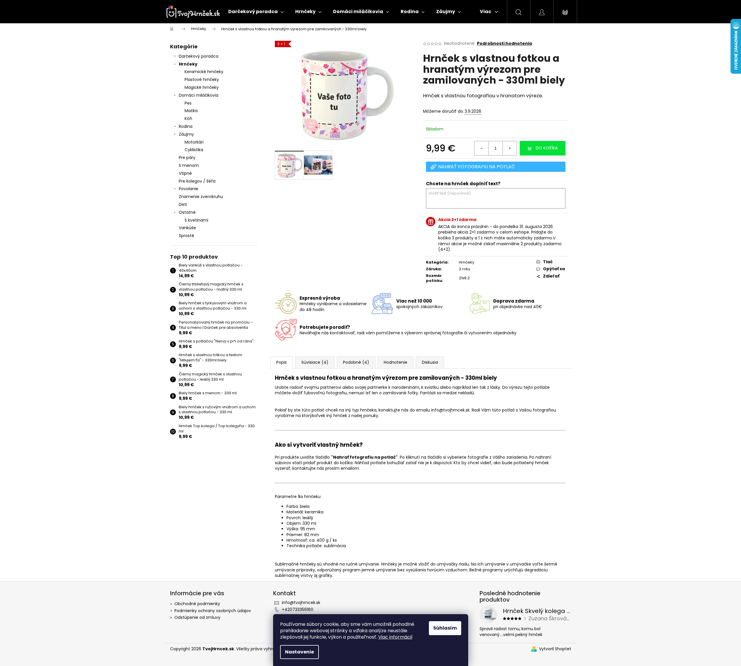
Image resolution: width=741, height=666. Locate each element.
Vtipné (185, 173)
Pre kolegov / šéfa (197, 181)
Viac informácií (395, 637)
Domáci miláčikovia (198, 95)
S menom (189, 165)
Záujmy (186, 134)
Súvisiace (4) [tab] (314, 362)
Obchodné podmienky (197, 604)
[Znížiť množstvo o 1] (482, 148)
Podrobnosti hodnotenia (504, 43)
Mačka (191, 111)
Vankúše (187, 228)
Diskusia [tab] (430, 362)
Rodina (185, 126)
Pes (188, 103)
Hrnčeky (188, 64)
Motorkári (194, 142)
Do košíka (547, 148)
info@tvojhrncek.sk (301, 602)
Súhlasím (445, 628)
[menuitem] (255, 11)
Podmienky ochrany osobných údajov (212, 611)
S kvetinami (196, 220)
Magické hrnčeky (202, 87)
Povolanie (188, 189)
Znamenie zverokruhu (201, 196)
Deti (183, 204)
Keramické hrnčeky (204, 72)
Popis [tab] (281, 362)
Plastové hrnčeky (202, 79)
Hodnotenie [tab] (395, 362)
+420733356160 (297, 609)
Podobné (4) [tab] (356, 362)
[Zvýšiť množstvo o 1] (510, 148)
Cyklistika (194, 150)
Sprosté (186, 236)
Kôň (188, 118)
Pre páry (187, 157)
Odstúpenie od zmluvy (197, 617)
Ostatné (187, 212)
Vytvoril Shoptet (555, 649)
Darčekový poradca (198, 56)
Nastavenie (299, 652)
